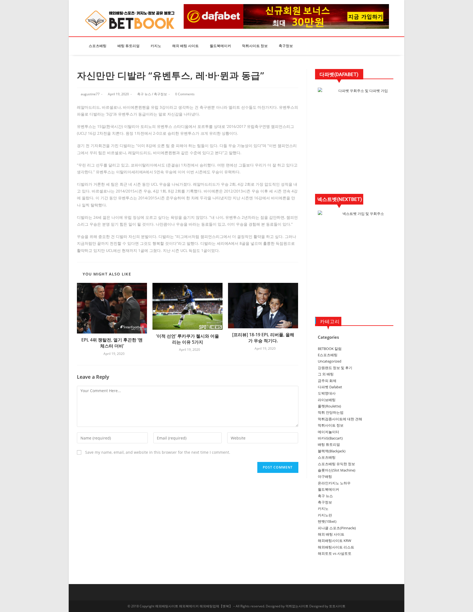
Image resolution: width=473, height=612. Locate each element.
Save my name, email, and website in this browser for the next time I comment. (157, 452)
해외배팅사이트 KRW (334, 540)
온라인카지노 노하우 (334, 483)
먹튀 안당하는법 (331, 412)
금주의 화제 (327, 380)
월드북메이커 (220, 46)
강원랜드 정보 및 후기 (335, 367)
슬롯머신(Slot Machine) (336, 470)
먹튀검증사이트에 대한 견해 (340, 418)
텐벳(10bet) (327, 521)
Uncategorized (329, 361)
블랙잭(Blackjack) (331, 451)
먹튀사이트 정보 (255, 46)
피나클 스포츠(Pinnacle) (337, 527)
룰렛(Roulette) (329, 406)
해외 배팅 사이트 (185, 46)
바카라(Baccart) (330, 438)
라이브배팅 (327, 399)
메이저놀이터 (328, 431)
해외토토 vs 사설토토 (334, 553)
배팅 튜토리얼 (128, 46)
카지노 (156, 46)
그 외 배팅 (326, 374)
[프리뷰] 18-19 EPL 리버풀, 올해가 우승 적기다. (263, 338)
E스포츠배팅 (328, 354)
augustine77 (90, 94)
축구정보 (286, 46)
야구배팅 (325, 476)
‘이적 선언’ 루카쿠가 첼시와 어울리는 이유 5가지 (187, 339)
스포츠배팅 (97, 46)
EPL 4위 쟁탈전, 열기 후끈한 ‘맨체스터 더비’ (112, 343)
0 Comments (185, 94)
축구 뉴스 (144, 94)
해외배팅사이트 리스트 (336, 547)
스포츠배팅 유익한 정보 (336, 463)
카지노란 (325, 515)
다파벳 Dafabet (330, 386)
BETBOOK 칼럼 (330, 348)
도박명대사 (327, 393)
